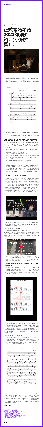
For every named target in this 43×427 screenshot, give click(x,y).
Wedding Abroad (8, 4)
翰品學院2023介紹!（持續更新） (11, 417)
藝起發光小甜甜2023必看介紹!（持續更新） (12, 413)
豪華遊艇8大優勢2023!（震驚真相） (11, 412)
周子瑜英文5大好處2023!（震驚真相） (11, 414)
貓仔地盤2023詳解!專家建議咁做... (10, 410)
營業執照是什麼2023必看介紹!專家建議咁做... (12, 416)
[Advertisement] (21, 14)
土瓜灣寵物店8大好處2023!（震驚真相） (12, 409)
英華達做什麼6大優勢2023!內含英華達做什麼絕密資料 (14, 415)
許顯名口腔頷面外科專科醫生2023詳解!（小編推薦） (14, 411)
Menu (38, 4)
